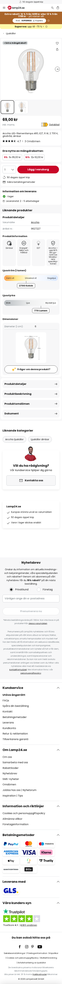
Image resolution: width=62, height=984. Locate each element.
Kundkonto (9, 728)
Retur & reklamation (15, 733)
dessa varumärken (38, 623)
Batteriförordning (49, 957)
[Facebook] (22, 946)
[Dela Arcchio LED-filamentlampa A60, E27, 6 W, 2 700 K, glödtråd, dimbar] (57, 49)
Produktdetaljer (15, 384)
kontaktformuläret (18, 669)
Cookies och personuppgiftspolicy (24, 813)
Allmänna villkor (12, 819)
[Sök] (52, 8)
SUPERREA (29, 20)
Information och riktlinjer (23, 806)
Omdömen (9, 784)
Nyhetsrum (29, 790)
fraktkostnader (40, 974)
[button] (7, 107)
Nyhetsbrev (10, 773)
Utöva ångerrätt (14, 695)
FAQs (6, 700)
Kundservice (13, 688)
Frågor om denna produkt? (33, 369)
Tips (20, 796)
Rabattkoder (11, 768)
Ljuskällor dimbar (40, 439)
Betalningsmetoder (15, 717)
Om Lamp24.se (15, 750)
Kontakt (8, 711)
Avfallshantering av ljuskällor (32, 962)
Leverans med (14, 881)
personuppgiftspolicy (31, 673)
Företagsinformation (15, 824)
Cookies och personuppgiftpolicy (23, 957)
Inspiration (9, 796)
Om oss (7, 757)
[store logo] (18, 8)
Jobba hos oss (12, 790)
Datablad (54, 124)
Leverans (8, 722)
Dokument (11, 413)
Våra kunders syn (17, 903)
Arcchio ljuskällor (14, 439)
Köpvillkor (53, 953)
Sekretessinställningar (14, 953)
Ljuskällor (11, 33)
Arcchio (35, 222)
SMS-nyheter (11, 779)
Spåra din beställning (16, 706)
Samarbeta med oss (15, 762)
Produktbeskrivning (17, 394)
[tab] (31, 713)
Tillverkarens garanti (15, 739)
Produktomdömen (17, 404)
